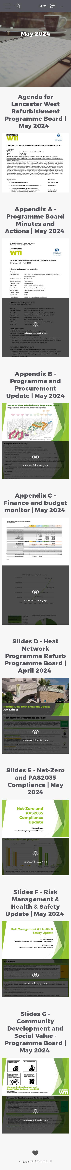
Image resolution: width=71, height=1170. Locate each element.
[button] (35, 143)
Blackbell (39, 1161)
